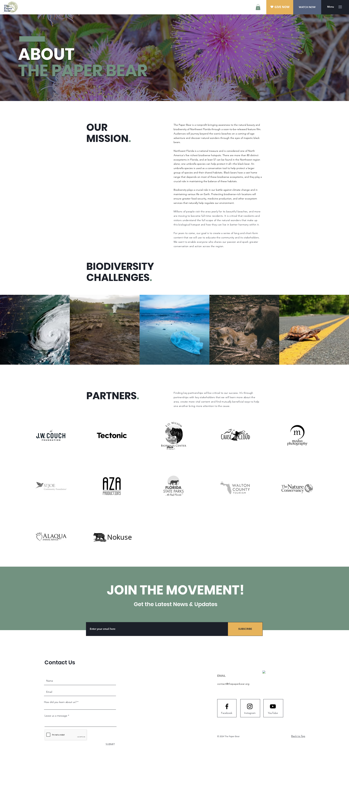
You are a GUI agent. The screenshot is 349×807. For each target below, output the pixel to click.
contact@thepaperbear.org (233, 683)
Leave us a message (56, 715)
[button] (258, 7)
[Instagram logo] (249, 706)
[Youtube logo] (272, 706)
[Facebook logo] (226, 706)
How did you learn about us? (60, 702)
